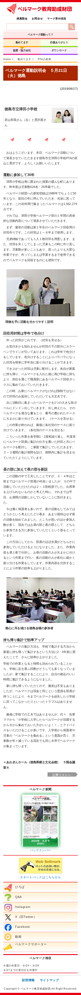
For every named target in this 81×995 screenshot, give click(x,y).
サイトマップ (49, 980)
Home (7, 59)
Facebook (22, 926)
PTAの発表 (44, 59)
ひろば (20, 887)
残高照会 (22, 18)
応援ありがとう (59, 42)
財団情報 (28, 980)
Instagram (22, 907)
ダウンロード (59, 50)
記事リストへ (61, 775)
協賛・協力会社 (22, 50)
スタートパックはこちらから (40, 877)
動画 (18, 936)
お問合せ (37, 18)
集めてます (22, 42)
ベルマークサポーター (31, 944)
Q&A (18, 897)
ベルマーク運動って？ (40, 34)
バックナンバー (40, 850)
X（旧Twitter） (26, 916)
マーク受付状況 (56, 18)
